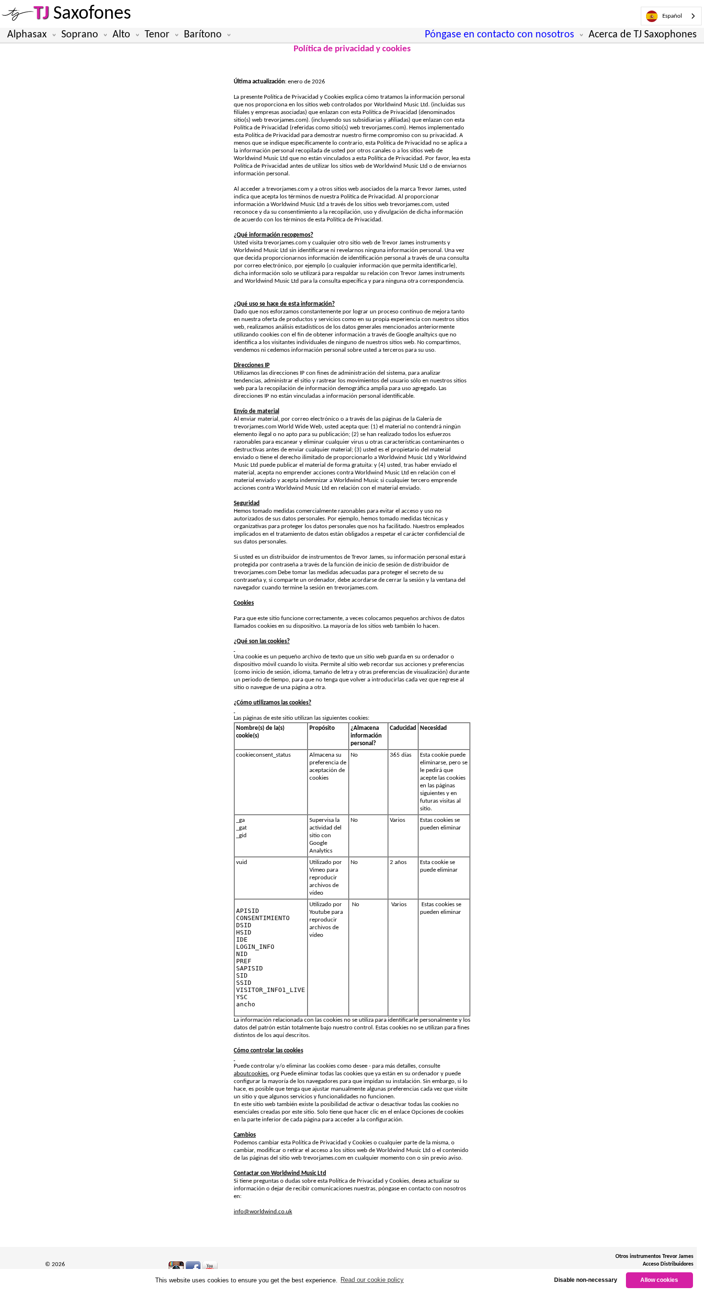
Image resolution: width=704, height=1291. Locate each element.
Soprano (79, 34)
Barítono (203, 34)
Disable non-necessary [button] (585, 1280)
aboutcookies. (251, 1074)
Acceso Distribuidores (668, 1264)
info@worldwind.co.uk (263, 1212)
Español (672, 16)
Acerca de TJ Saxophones (643, 34)
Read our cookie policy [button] (372, 1279)
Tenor (157, 34)
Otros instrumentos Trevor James (654, 1256)
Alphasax (27, 34)
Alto (121, 34)
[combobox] (671, 16)
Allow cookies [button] (659, 1280)
